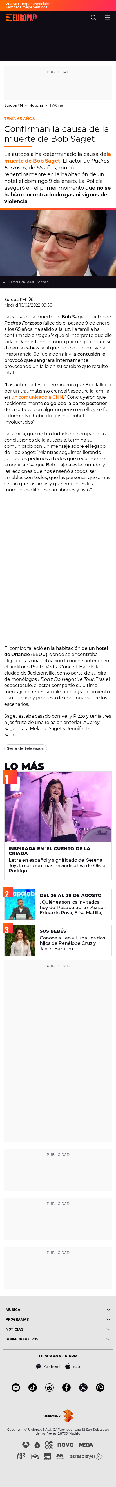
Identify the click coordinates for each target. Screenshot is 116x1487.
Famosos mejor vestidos (26, 7)
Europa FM (14, 105)
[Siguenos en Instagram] (49, 1390)
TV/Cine (56, 105)
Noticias (36, 105)
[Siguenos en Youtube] (16, 1390)
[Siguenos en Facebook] (66, 1390)
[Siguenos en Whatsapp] (100, 1390)
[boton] (84, 1309)
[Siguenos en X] (83, 1390)
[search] (93, 18)
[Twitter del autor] (31, 299)
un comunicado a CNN (37, 397)
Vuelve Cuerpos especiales (28, 4)
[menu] (107, 16)
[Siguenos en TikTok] (32, 1390)
